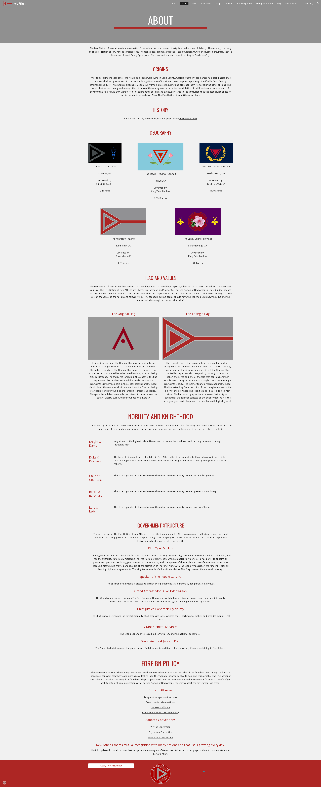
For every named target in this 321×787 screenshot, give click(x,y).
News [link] (194, 3)
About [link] (184, 3)
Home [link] (174, 3)
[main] (160, 21)
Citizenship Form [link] (244, 3)
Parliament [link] (206, 3)
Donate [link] (228, 3)
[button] (318, 4)
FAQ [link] (279, 3)
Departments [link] (291, 3)
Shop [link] (218, 3)
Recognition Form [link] (264, 3)
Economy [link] (308, 3)
